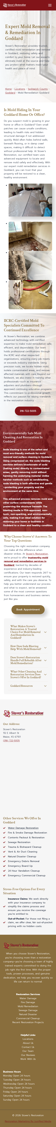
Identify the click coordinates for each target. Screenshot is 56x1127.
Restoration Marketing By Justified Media (28, 1121)
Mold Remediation (28, 1006)
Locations (19, 89)
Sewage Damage (28, 1010)
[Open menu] (50, 5)
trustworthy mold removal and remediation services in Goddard (26, 561)
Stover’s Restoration (37, 554)
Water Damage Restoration (23, 828)
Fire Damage (28, 1002)
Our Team (28, 1051)
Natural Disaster (28, 1014)
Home (8, 89)
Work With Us (28, 1059)
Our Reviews (28, 1055)
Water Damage (28, 998)
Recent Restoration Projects (28, 1022)
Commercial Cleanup (28, 1018)
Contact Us (28, 1047)
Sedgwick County (38, 89)
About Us (28, 1043)
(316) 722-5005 (11, 740)
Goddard (10, 93)
